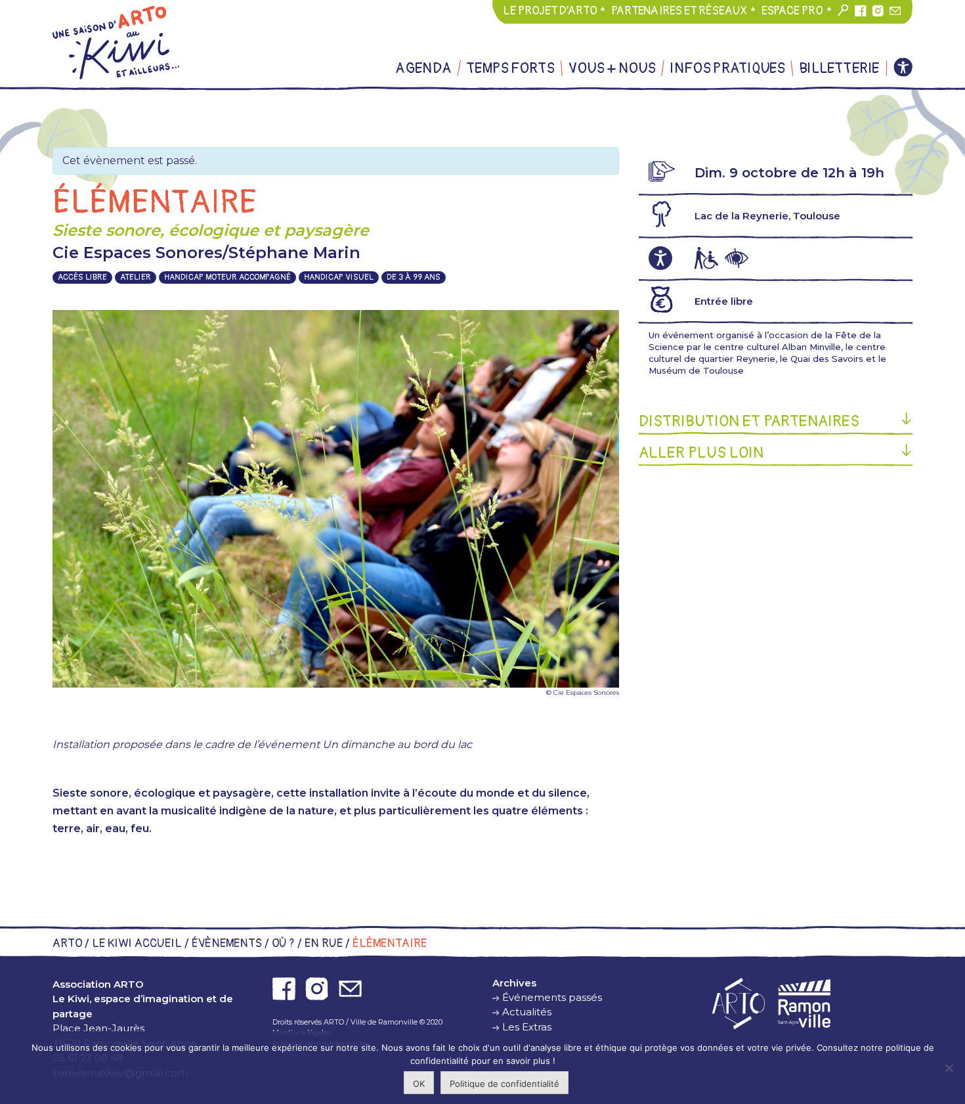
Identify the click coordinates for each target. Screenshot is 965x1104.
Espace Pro (792, 11)
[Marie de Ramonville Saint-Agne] (804, 1003)
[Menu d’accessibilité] (902, 67)
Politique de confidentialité (504, 1083)
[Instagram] (878, 10)
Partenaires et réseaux (679, 11)
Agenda (423, 68)
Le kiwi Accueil (137, 943)
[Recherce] (843, 10)
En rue (324, 943)
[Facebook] (861, 10)
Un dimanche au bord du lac (397, 744)
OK (419, 1083)
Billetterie (839, 68)
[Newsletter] (895, 10)
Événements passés (552, 997)
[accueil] (116, 42)
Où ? (283, 943)
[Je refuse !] (948, 1067)
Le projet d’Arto (550, 11)
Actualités (526, 1011)
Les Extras (520, 107)
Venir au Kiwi (732, 107)
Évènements (227, 943)
